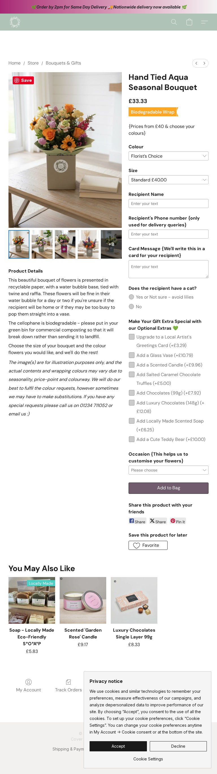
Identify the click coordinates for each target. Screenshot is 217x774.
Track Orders (68, 690)
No (139, 307)
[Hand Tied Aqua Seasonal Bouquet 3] (88, 244)
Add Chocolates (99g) (168, 393)
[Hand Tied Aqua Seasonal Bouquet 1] (42, 244)
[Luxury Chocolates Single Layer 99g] (134, 600)
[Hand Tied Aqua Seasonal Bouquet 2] (65, 244)
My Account (28, 690)
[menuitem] (196, 63)
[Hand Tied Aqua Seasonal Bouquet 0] (18, 244)
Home (14, 63)
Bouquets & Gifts (63, 63)
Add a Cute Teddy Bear (170, 439)
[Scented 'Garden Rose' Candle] (83, 600)
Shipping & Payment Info (75, 749)
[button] (15, 22)
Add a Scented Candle (169, 365)
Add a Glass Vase (164, 355)
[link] (148, 756)
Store (33, 63)
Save (26, 80)
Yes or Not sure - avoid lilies (165, 297)
